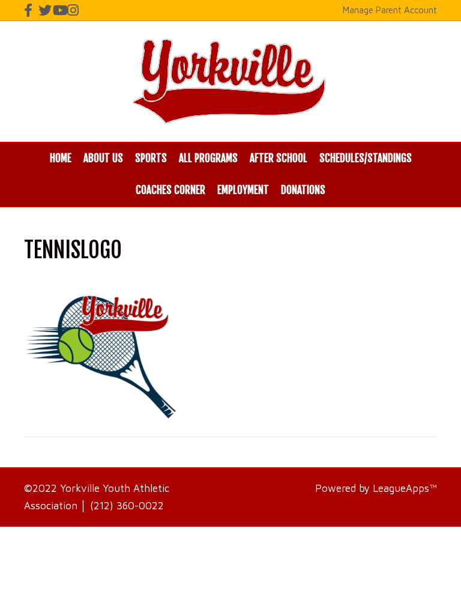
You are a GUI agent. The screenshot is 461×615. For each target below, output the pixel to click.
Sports (151, 158)
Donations (303, 190)
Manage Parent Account (390, 10)
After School (278, 158)
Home (60, 158)
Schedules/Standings (365, 158)
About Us (103, 158)
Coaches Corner (170, 190)
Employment (243, 190)
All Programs (208, 158)
